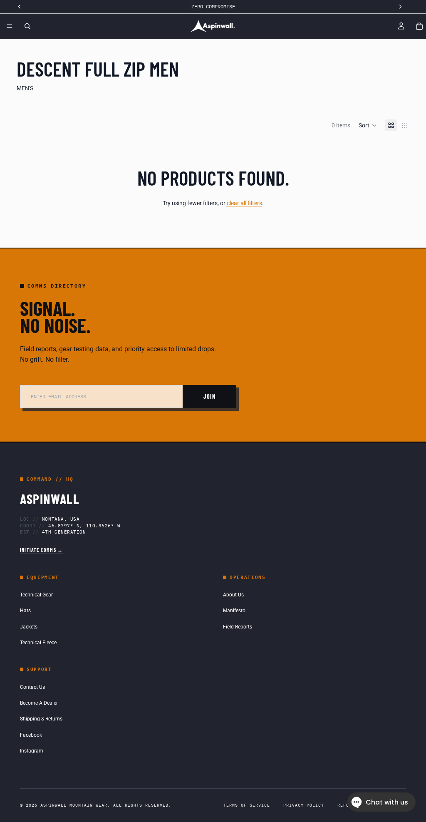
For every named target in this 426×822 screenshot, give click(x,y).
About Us (233, 595)
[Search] (27, 26)
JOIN (209, 396)
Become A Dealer (39, 703)
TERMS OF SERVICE (246, 805)
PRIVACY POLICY (303, 805)
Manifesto (234, 610)
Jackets (28, 627)
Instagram (31, 751)
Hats (25, 610)
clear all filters (244, 203)
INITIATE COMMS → (41, 550)
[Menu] (9, 26)
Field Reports (237, 627)
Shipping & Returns (41, 719)
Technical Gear (36, 595)
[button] (368, 125)
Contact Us (32, 687)
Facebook (31, 735)
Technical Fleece (38, 643)
